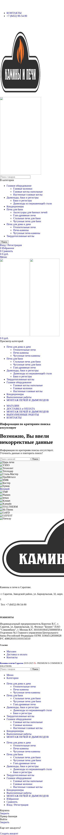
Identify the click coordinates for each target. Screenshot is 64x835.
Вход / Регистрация (17, 804)
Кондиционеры (15, 206)
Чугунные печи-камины (26, 233)
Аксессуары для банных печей (30, 212)
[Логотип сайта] (20, 95)
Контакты (12, 657)
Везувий (5, 488)
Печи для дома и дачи (19, 224)
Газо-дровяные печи (24, 215)
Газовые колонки (22, 188)
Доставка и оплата (17, 654)
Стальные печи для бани (27, 218)
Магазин (11, 651)
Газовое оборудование (19, 185)
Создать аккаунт (9, 833)
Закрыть (4, 813)
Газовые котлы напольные (28, 191)
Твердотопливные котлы (20, 236)
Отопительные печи (24, 227)
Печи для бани (15, 209)
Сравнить (12, 801)
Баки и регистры (22, 200)
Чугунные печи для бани (27, 221)
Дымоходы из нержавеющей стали (32, 203)
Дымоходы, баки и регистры (23, 197)
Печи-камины (21, 230)
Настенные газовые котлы (28, 194)
